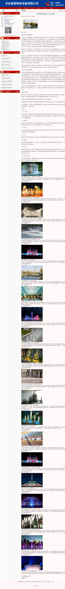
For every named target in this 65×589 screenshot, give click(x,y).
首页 (19, 8)
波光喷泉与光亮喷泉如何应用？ (7, 87)
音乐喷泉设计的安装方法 (5, 64)
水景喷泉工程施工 (5, 44)
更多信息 (23, 578)
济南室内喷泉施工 (5, 49)
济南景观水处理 (5, 46)
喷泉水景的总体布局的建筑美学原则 (7, 68)
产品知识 (38, 8)
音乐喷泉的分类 (4, 55)
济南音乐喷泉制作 (5, 42)
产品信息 (26, 8)
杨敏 (53, 581)
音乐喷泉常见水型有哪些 (5, 78)
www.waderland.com (8, 25)
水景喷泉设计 (4, 48)
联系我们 (51, 8)
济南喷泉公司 (4, 41)
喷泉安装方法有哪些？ (5, 74)
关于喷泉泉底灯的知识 (5, 58)
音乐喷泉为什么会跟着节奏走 (6, 81)
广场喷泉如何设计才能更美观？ (7, 84)
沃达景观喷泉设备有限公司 (26, 180)
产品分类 (32, 8)
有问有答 (45, 8)
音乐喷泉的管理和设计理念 (6, 61)
